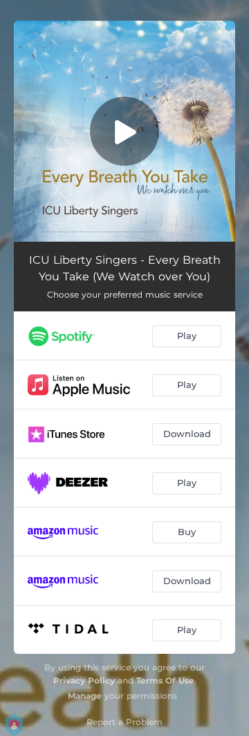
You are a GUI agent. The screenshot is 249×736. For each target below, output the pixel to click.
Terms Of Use (165, 680)
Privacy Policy (84, 680)
